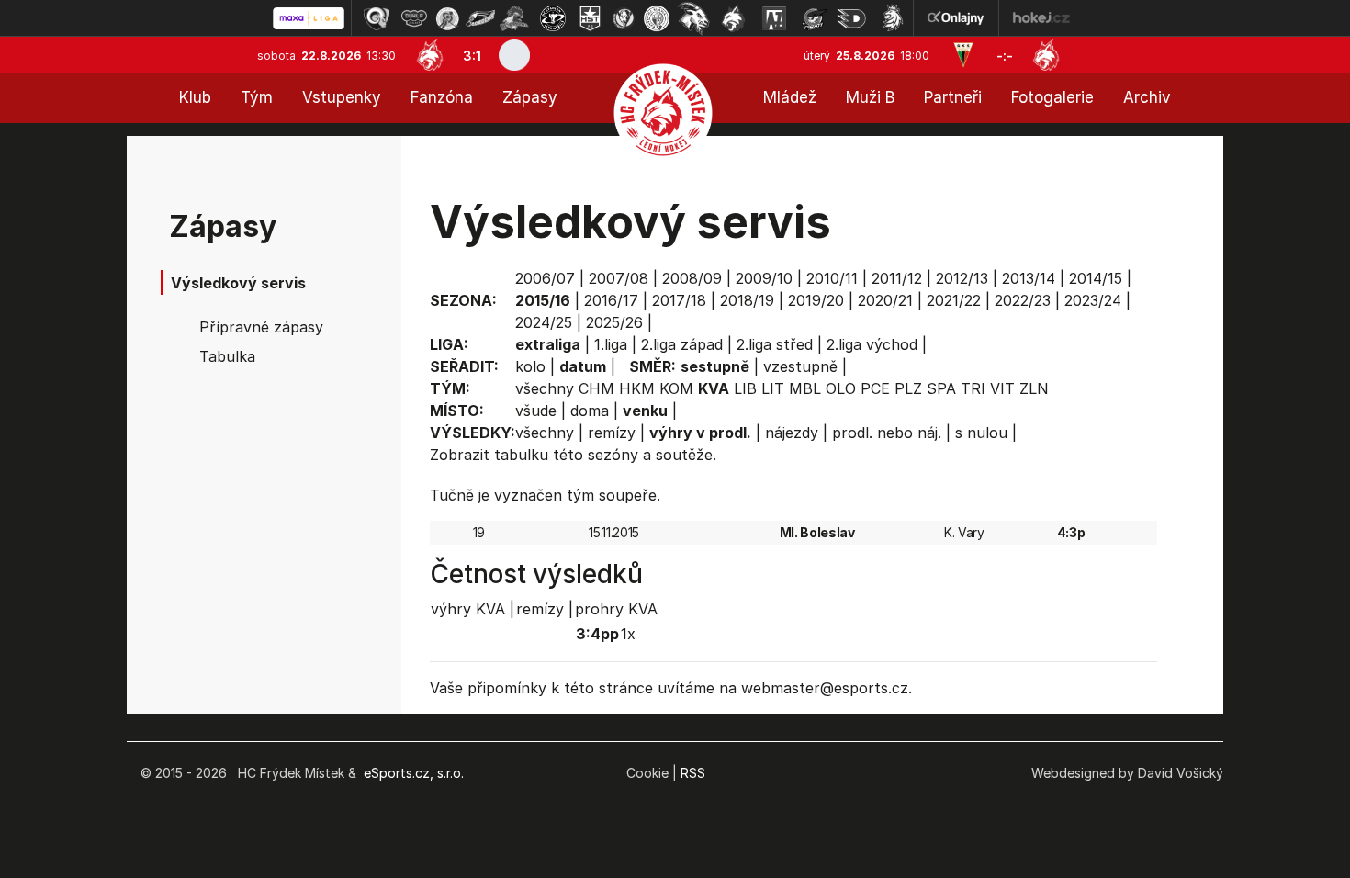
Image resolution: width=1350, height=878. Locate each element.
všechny (544, 388)
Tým (257, 97)
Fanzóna (442, 97)
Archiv (1147, 97)
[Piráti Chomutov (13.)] (814, 18)
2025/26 (614, 322)
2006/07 (545, 278)
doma (589, 410)
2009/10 (764, 278)
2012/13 (962, 278)
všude (536, 410)
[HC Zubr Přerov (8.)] (623, 18)
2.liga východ (872, 344)
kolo (530, 366)
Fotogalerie (1052, 97)
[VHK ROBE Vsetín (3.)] (447, 18)
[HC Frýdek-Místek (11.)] (734, 18)
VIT (1002, 388)
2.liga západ (682, 344)
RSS (693, 773)
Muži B (870, 97)
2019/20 (816, 300)
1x (628, 634)
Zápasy (529, 97)
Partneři (953, 97)
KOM (676, 388)
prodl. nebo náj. (886, 432)
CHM (596, 388)
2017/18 (679, 300)
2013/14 (1028, 278)
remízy (612, 432)
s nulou (981, 432)
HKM (637, 388)
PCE (875, 388)
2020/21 (885, 300)
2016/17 (611, 300)
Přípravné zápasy (261, 327)
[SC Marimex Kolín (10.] (693, 18)
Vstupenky (341, 97)
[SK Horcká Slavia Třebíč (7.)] (590, 18)
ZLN (1034, 388)
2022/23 (1023, 300)
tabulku (521, 454)
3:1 (472, 55)
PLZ (908, 388)
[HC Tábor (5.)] (515, 18)
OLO (841, 388)
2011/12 (897, 278)
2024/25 (543, 322)
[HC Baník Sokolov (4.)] (480, 18)
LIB (745, 388)
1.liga (610, 344)
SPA (941, 388)
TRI (973, 388)
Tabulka (227, 356)
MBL (805, 388)
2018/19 (747, 300)
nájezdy (791, 432)
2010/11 (832, 278)
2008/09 (692, 278)
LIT (772, 388)
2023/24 (1092, 300)
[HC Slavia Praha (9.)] (656, 18)
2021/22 (954, 300)
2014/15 (1095, 278)
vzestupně (800, 366)
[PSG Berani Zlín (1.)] (376, 18)
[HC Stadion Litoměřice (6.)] (553, 18)
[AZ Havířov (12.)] (774, 18)
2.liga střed (775, 344)
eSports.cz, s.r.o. (414, 773)
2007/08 (618, 278)
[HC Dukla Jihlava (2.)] (414, 18)
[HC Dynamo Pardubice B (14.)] (851, 18)
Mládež (789, 97)
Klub (195, 97)
